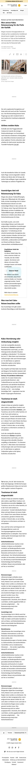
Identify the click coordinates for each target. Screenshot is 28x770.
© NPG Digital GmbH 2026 (14, 743)
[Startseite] (3, 733)
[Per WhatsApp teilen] (21, 54)
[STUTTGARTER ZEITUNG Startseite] (14, 5)
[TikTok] (15, 747)
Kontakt (14, 762)
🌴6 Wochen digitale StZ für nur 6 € (14, 1)
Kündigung (8, 762)
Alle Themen (9, 12)
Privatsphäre (5, 757)
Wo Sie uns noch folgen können (15, 751)
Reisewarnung (6, 10)
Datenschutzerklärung (11, 295)
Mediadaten (5, 760)
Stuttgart (22, 10)
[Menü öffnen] (2, 5)
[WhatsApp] (12, 747)
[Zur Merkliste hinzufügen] (26, 54)
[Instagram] (9, 747)
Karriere (12, 757)
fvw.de (16, 144)
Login (25, 5)
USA (4, 12)
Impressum (20, 762)
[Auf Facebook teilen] (13, 54)
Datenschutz (22, 757)
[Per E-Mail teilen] (17, 54)
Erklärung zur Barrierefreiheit (18, 760)
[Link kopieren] (10, 54)
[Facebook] (18, 747)
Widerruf (14, 764)
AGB (17, 757)
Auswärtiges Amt (14, 10)
